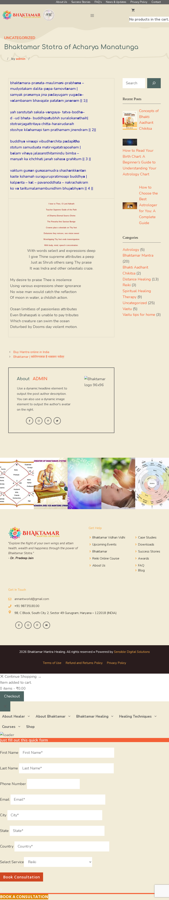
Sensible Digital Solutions (132, 652)
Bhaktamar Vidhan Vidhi (108, 537)
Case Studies (147, 537)
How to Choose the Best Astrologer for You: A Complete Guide (148, 205)
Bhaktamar (99, 551)
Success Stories (80, 2)
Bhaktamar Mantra (138, 255)
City (3, 815)
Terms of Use (52, 663)
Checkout (12, 696)
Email (5, 799)
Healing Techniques (135, 716)
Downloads (146, 544)
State (5, 830)
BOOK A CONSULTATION (24, 896)
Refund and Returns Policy (84, 663)
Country (7, 846)
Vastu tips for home (139, 314)
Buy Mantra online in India (31, 352)
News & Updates (116, 2)
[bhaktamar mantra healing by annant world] (29, 16)
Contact (156, 2)
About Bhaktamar (51, 716)
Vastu (127, 308)
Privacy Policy (138, 2)
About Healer (13, 716)
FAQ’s (98, 2)
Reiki (127, 285)
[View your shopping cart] (149, 10)
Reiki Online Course (105, 558)
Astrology (131, 249)
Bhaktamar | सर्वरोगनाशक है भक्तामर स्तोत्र (38, 357)
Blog (141, 570)
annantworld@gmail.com (31, 599)
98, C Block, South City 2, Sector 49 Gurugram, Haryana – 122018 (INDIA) (65, 613)
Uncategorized (19, 37)
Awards (143, 558)
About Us (61, 2)
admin (20, 59)
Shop (30, 726)
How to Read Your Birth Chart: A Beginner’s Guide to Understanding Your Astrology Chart (139, 162)
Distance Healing (137, 279)
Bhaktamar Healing (92, 716)
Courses (8, 726)
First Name (9, 752)
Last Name (9, 768)
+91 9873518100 (26, 606)
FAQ (141, 565)
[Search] (154, 83)
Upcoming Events (104, 544)
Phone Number (13, 783)
